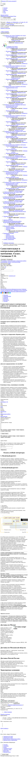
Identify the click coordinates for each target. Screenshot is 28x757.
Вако (9, 263)
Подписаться (16, 703)
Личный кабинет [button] (4, 15)
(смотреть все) (12, 275)
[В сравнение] (11, 701)
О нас (4, 12)
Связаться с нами (7, 749)
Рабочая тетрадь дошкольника (10, 740)
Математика (3, 411)
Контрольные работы (5, 414)
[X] (5, 292)
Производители (7, 752)
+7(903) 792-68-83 (10, 24)
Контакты (5, 10)
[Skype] (10, 292)
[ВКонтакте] (1, 292)
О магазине (6, 745)
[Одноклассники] (2, 292)
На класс (16, 215)
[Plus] (1, 272)
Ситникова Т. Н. (4, 401)
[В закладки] (4, 701)
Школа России (4, 416)
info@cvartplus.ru (4, 728)
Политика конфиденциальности (15, 704)
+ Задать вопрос (4, 433)
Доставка (5, 7)
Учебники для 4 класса (8, 242)
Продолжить (3, 449)
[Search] (14, 19)
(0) (5, 266)
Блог (4, 11)
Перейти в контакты (5, 714)
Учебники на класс (15, 40)
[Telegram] (4, 292)
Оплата (5, 9)
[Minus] (1, 273)
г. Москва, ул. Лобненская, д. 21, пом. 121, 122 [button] (16, 22)
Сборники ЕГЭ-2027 (8, 737)
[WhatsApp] (8, 292)
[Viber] (7, 292)
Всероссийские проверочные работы (11, 738)
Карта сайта (6, 750)
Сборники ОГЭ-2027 (8, 736)
